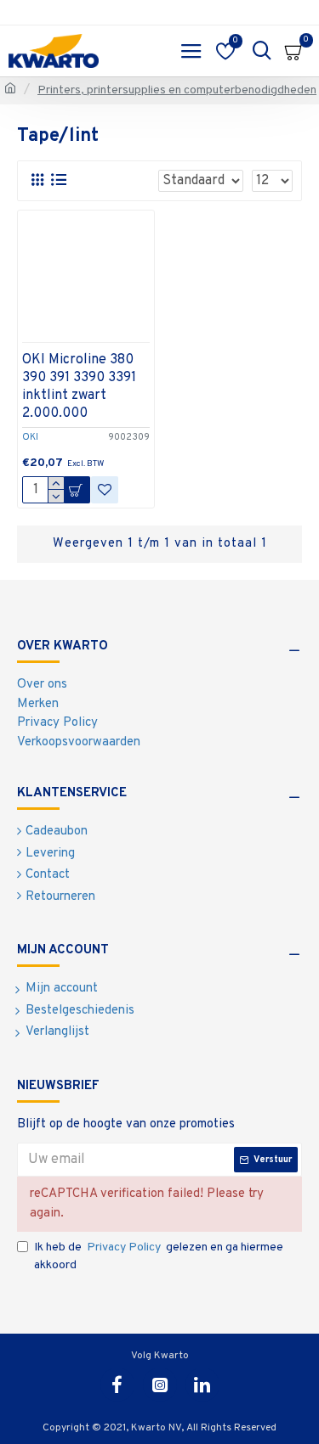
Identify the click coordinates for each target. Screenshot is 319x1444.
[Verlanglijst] (104, 489)
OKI (30, 437)
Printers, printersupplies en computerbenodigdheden (176, 90)
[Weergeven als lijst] (58, 180)
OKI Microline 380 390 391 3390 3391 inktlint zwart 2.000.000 (79, 386)
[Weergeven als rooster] (37, 180)
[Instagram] (160, 1385)
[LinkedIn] (202, 1385)
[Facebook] (117, 1385)
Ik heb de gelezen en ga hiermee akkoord (158, 1256)
